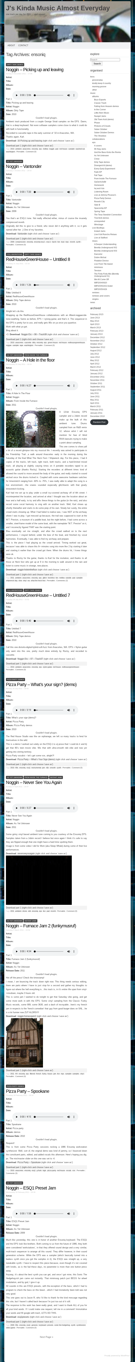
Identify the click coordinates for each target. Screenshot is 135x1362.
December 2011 (97, 377)
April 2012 (94, 364)
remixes (95, 292)
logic (44, 1170)
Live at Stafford (101, 238)
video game (10, 1328)
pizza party (51, 1170)
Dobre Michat (100, 257)
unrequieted (99, 221)
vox (73, 1170)
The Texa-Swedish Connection (108, 215)
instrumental (36, 768)
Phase (97, 123)
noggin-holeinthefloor (27, 569)
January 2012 (96, 373)
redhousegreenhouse (76, 342)
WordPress (125, 1356)
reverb (72, 242)
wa (28, 581)
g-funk (39, 1170)
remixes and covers (101, 296)
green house (53, 342)
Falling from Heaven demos (106, 106)
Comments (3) (11, 1173)
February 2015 (96, 314)
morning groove (99, 86)
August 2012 (96, 350)
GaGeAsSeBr (100, 182)
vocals (68, 1170)
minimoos (98, 267)
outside (68, 578)
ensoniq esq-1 (39, 242)
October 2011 (96, 383)
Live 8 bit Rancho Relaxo (105, 234)
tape (21, 345)
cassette (27, 342)
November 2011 (97, 380)
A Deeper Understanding (105, 244)
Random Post (99, 422)
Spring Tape (99, 211)
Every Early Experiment (104, 169)
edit (29, 911)
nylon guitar (47, 667)
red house (63, 149)
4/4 (16, 1074)
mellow (45, 149)
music (92, 93)
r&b (47, 768)
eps (40, 149)
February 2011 (96, 410)
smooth (53, 768)
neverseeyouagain (26, 853)
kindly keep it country (101, 83)
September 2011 (97, 387)
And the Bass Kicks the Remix (107, 152)
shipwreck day (11, 581)
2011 (12, 578)
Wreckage (98, 224)
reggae (9, 345)
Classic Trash (100, 103)
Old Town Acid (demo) (104, 119)
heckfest (51, 578)
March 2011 (95, 406)
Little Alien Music (101, 113)
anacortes (27, 149)
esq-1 (48, 242)
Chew (96, 159)
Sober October (100, 129)
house (49, 1074)
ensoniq (35, 149)
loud (62, 242)
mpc (67, 242)
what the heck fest (38, 581)
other (94, 90)
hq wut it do (99, 188)
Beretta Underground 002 (105, 247)
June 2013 (95, 318)
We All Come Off (101, 279)
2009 (12, 242)
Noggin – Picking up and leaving (34, 69)
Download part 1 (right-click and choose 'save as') (29, 145)
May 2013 (94, 321)
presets (50, 1325)
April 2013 (94, 324)
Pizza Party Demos (15, 679)
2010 (12, 149)
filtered (32, 1074)
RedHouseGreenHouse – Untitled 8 (38, 259)
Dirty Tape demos (15, 65)
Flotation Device (101, 261)
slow (20, 581)
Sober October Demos (104, 132)
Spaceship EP (100, 208)
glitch (45, 578)
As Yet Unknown (14, 161)
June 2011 (95, 396)
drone (24, 911)
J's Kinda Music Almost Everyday (58, 8)
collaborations (14, 254)
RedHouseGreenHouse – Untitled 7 (38, 595)
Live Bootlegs (98, 228)
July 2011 (94, 393)
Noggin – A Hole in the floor (30, 360)
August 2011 (95, 390)
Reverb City (99, 201)
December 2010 (97, 416)
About (11, 45)
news (92, 302)
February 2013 (96, 331)
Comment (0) (31, 152)
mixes (94, 241)
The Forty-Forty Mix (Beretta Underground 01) (106, 275)
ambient (18, 149)
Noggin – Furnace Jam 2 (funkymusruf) (41, 925)
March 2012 (95, 367)
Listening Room (101, 192)
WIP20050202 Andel (103, 286)
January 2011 (96, 413)
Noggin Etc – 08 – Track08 (34, 334)
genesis (34, 1325)
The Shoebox (100, 136)
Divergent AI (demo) (103, 165)
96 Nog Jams (100, 149)
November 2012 (97, 341)
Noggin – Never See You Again (34, 782)
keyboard (42, 1325)
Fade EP (98, 172)
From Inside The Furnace (36, 355)
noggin (51, 149)
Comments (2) (62, 581)
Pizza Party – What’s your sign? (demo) (41, 684)
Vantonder (22, 233)
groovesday (97, 80)
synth (78, 242)
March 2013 (95, 327)
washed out (80, 149)
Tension (97, 270)
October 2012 (96, 344)
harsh (54, 242)
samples (75, 1074)
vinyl (25, 581)
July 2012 (94, 354)
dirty (34, 342)
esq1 (28, 768)
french (38, 1074)
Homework (99, 185)
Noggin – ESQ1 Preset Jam (31, 1188)
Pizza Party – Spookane (27, 1091)
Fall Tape (98, 175)
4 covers (98, 146)
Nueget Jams (100, 116)
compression (20, 242)
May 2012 (94, 360)
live (58, 242)
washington (10, 152)
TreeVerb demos (101, 218)
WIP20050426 (100, 289)
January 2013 (96, 334)
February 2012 (96, 370)
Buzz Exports (100, 100)
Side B (97, 205)
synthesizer (81, 1325)
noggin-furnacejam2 (26, 1016)
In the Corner (100, 109)
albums (95, 96)
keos (92, 77)
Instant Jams (56, 777)
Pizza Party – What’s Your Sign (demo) (36, 759)
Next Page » (46, 1337)
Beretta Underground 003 (105, 251)
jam (43, 768)
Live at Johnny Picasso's (105, 195)
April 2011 (94, 403)
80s (16, 768)
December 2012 (97, 337)
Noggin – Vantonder (23, 166)
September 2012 (97, 347)
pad (56, 149)
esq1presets (23, 1317)
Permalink (20, 152)
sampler (71, 149)
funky (44, 1074)
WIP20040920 (100, 283)
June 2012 (95, 357)
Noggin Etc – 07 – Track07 (30, 659)
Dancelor (98, 254)
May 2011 (94, 400)
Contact (23, 45)
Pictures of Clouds (102, 126)
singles (95, 299)
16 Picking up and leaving (29, 140)
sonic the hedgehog (62, 1325)
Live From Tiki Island (103, 264)
